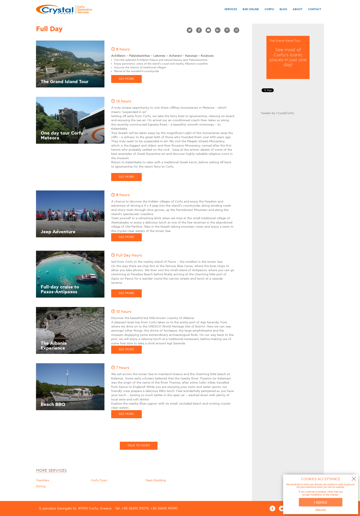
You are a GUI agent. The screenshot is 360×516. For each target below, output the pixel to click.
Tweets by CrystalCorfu (277, 113)
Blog (283, 9)
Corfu (269, 9)
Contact (314, 9)
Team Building (156, 480)
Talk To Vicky (138, 445)
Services (230, 9)
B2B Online (251, 9)
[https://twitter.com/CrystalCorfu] (282, 508)
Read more (320, 509)
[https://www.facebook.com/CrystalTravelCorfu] (272, 508)
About (297, 9)
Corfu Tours (99, 480)
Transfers (42, 480)
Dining (40, 486)
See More (126, 79)
